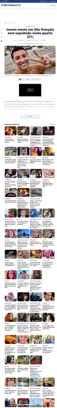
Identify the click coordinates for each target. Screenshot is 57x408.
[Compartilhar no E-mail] (1, 41)
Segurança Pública (30, 26)
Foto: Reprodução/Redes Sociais (43, 75)
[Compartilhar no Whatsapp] (1, 37)
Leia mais (30, 116)
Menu (54, 5)
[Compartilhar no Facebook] (1, 29)
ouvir (22, 79)
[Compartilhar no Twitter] (1, 33)
